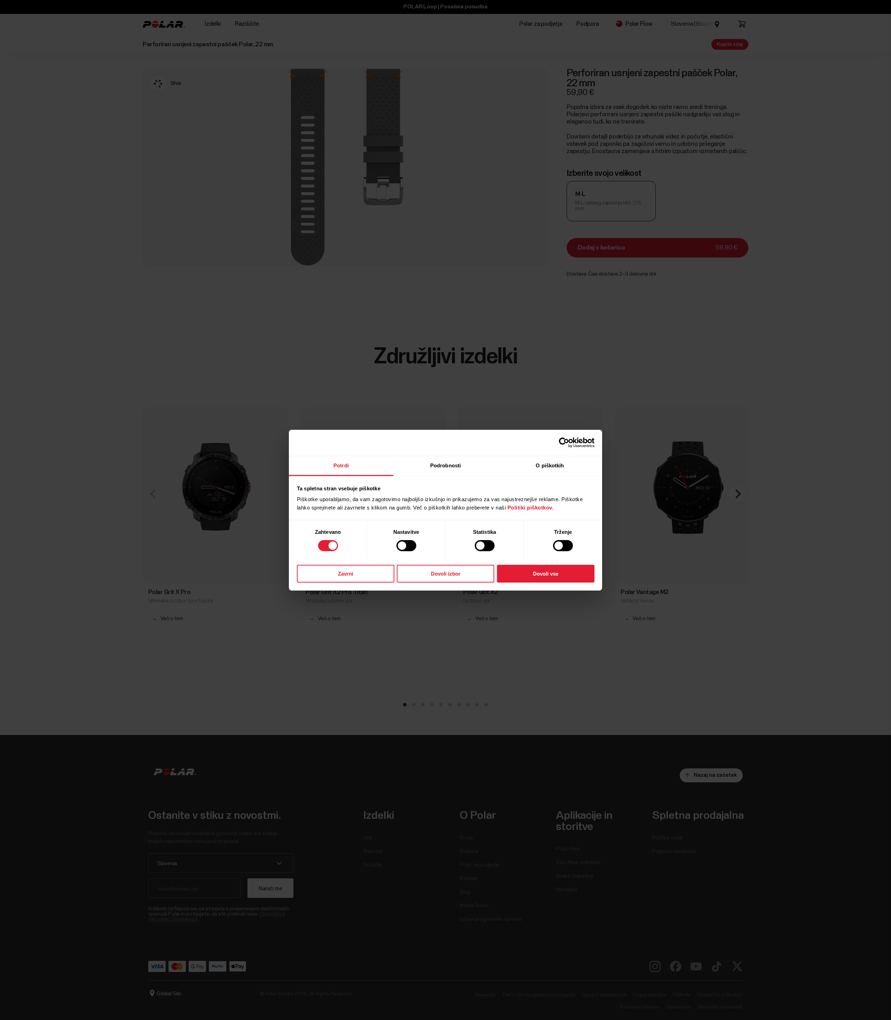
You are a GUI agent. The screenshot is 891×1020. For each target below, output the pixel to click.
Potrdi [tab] (341, 465)
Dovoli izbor (445, 573)
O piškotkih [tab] (550, 465)
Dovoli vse (545, 573)
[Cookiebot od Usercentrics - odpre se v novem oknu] (564, 442)
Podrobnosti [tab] (445, 465)
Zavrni (345, 573)
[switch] (406, 545)
